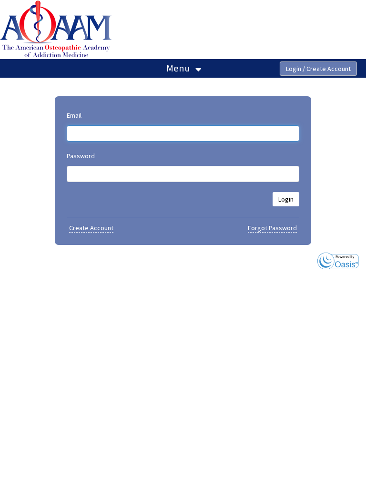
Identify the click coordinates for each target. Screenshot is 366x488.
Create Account (91, 228)
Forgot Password (272, 228)
